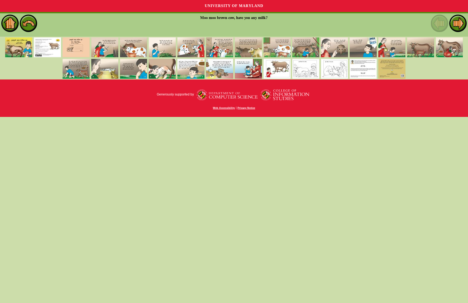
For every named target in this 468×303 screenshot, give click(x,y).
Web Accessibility (224, 108)
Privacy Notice (246, 108)
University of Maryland (234, 6)
